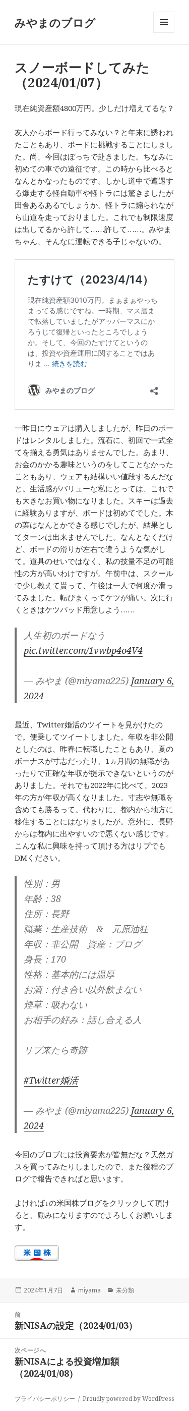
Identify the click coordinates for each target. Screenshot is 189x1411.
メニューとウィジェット (164, 32)
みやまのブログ (55, 22)
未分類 (125, 1290)
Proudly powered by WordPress (128, 1398)
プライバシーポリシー (45, 1398)
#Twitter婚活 (51, 1080)
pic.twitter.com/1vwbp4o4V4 (83, 650)
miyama (89, 1290)
